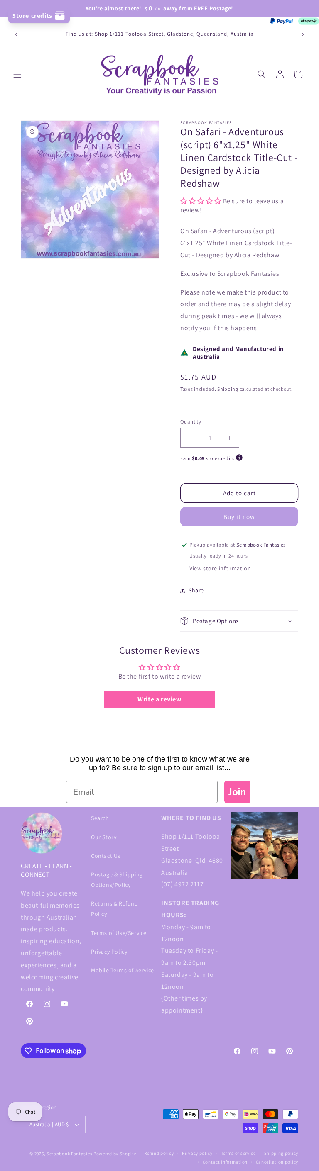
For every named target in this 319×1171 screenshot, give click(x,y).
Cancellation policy (277, 1162)
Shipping (227, 389)
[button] (17, 74)
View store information (220, 568)
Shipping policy (281, 1153)
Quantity (190, 421)
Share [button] (196, 590)
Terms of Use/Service (119, 933)
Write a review (159, 699)
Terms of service (238, 1153)
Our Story (103, 837)
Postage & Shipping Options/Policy (117, 880)
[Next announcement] (303, 34)
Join (237, 792)
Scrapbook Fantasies (69, 1153)
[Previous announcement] (16, 34)
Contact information (225, 1162)
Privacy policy (197, 1153)
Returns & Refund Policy (114, 909)
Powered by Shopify (114, 1153)
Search (100, 818)
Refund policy (159, 1153)
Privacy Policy (109, 951)
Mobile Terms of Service (122, 970)
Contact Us (105, 855)
